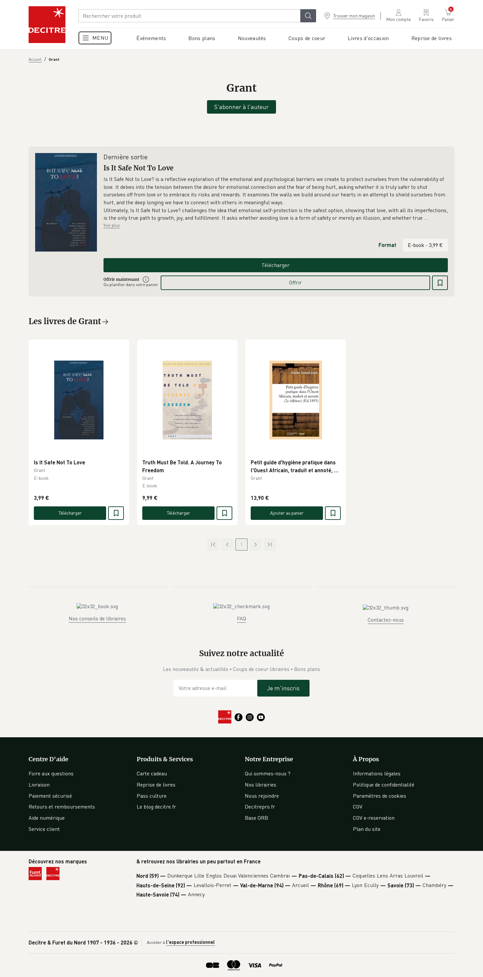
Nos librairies (260, 784)
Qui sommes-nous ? (267, 773)
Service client (44, 829)
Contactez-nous (386, 619)
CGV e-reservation (374, 817)
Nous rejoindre (262, 795)
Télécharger (275, 265)
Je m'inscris (283, 688)
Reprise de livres (156, 784)
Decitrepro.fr (260, 806)
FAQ (241, 618)
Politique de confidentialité (383, 784)
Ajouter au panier (287, 513)
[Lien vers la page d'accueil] (47, 24)
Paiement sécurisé (50, 795)
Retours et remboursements (62, 806)
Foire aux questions (51, 773)
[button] (276, 198)
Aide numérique (47, 817)
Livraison (39, 784)
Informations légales (377, 773)
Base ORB (256, 817)
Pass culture (152, 795)
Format (387, 245)
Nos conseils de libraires (97, 618)
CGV (357, 806)
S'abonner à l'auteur (241, 106)
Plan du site (366, 829)
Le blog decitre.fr (156, 806)
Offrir (295, 282)
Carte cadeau (152, 773)
